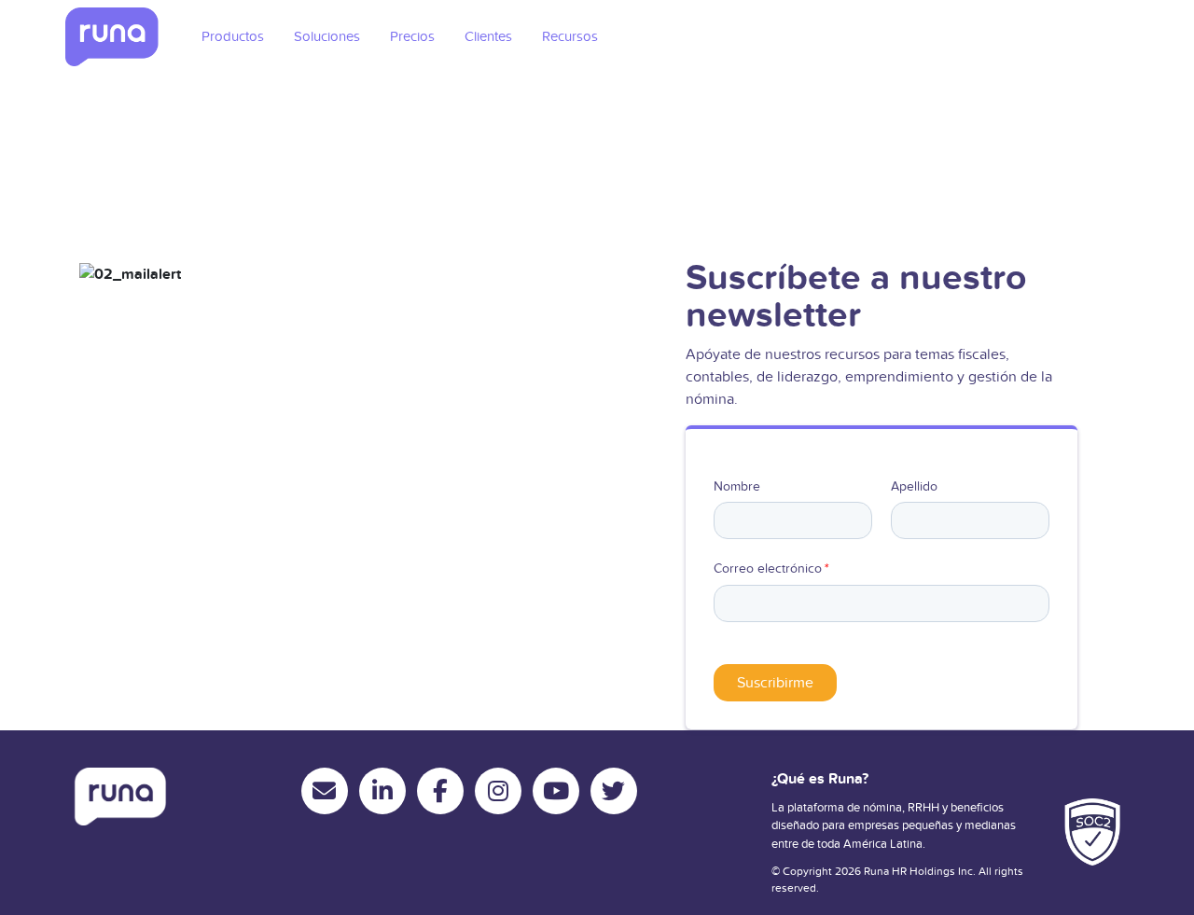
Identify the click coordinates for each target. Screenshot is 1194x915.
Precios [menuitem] (412, 36)
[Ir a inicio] (112, 36)
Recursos (570, 36)
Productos (232, 36)
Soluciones (327, 36)
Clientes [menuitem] (488, 36)
